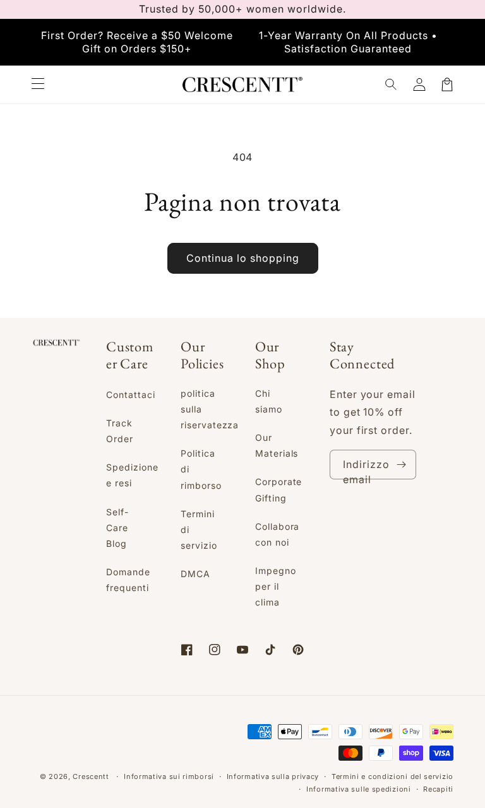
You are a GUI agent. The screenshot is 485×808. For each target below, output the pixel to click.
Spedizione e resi (132, 475)
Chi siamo (268, 401)
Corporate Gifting (278, 489)
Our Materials (277, 445)
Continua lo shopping (242, 258)
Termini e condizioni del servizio (392, 776)
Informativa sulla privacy (273, 776)
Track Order (119, 431)
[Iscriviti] (402, 464)
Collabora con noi (277, 534)
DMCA (195, 573)
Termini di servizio (199, 529)
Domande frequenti (128, 579)
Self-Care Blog (117, 527)
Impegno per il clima (275, 586)
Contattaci (130, 394)
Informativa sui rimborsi (169, 776)
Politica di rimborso (201, 469)
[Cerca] (391, 84)
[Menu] (38, 84)
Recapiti (438, 789)
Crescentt (91, 776)
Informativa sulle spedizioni (358, 789)
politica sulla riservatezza (210, 409)
